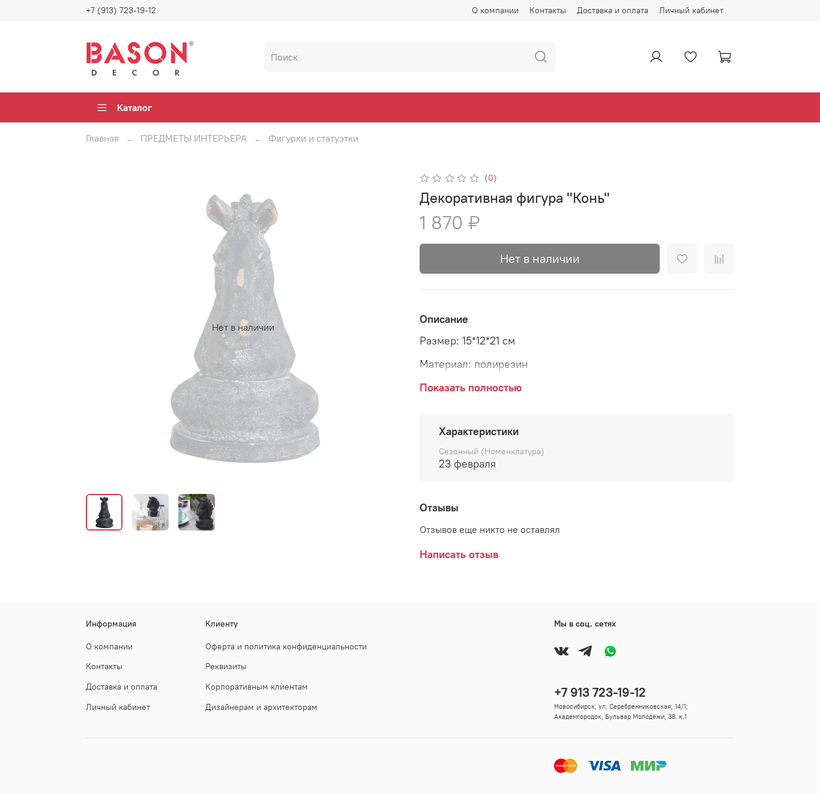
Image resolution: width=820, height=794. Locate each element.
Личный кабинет (691, 10)
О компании (495, 10)
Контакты (547, 10)
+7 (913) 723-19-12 (121, 10)
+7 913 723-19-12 (600, 692)
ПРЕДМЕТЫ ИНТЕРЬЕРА (193, 138)
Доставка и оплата (612, 10)
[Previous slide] (105, 327)
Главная (102, 138)
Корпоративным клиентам (256, 686)
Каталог (134, 107)
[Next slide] (381, 327)
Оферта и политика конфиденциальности (286, 646)
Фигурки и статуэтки (313, 138)
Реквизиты (226, 666)
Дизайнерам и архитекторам (261, 707)
